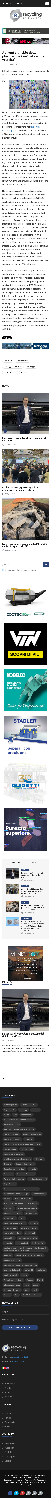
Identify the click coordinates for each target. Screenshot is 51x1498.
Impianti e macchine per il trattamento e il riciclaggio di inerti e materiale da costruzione (25, 1249)
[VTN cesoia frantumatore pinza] (25, 644)
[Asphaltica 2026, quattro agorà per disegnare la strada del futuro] (25, 466)
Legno (35, 1285)
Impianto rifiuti (10, 372)
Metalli (40, 1280)
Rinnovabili (8, 1174)
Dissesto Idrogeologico (25, 1164)
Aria (16, 1295)
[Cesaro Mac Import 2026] (25, 346)
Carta (22, 1218)
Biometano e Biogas (12, 1285)
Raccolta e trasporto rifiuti (14, 1169)
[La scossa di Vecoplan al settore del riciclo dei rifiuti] (25, 413)
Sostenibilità (9, 1238)
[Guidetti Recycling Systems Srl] (25, 783)
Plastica (24, 372)
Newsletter (9, 1443)
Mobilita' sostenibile (12, 1139)
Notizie (25, 886)
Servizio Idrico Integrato (13, 1154)
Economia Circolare (12, 1124)
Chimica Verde (9, 1218)
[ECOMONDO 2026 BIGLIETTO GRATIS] (25, 31)
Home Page (9, 1383)
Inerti (35, 1290)
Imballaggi (23, 1110)
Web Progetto (26, 1485)
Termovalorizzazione (12, 1233)
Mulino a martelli (10, 1275)
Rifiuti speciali (26, 1115)
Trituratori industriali (23, 1199)
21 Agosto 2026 (8, 1041)
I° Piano (25, 870)
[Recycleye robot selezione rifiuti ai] (25, 829)
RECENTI (16, 863)
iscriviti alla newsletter (20, 1328)
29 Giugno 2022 (13, 64)
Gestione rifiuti (22, 361)
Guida (7, 1426)
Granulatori (8, 1208)
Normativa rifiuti (10, 1228)
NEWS (34, 863)
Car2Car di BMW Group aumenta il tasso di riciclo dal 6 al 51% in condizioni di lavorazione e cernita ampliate (32, 925)
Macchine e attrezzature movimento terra (20, 1265)
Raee (27, 1290)
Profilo (7, 1388)
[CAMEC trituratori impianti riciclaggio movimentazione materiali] (25, 41)
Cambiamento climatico (27, 1238)
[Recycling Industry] (25, 15)
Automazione (31, 1213)
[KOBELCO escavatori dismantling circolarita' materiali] (25, 690)
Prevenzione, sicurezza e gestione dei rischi (21, 1189)
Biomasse (34, 1223)
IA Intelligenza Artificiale (27, 1208)
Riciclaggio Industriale (13, 366)
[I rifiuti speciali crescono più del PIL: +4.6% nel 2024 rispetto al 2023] (25, 519)
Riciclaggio (31, 366)
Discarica (7, 1164)
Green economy (39, 1194)
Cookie (7, 1460)
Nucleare (35, 1110)
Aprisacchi (29, 1270)
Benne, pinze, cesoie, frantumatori (29, 1255)
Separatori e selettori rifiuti (15, 1223)
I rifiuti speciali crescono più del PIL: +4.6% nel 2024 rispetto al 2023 (24, 545)
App (15, 1115)
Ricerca (24, 1275)
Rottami (7, 1199)
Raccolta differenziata (25, 1174)
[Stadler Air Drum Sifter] (25, 737)
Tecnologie (26, 918)
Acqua (6, 1115)
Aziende (8, 1396)
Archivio (8, 1392)
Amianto (32, 1169)
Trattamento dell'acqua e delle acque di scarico (22, 1144)
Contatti (8, 1452)
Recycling (8, 361)
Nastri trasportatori (29, 1228)
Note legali (9, 1456)
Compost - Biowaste (12, 1290)
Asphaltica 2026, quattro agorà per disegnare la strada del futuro (20, 488)
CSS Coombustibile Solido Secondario (19, 1120)
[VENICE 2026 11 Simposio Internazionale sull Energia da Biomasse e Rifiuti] (25, 963)
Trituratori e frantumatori (14, 1179)
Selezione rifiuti (10, 1149)
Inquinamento (9, 1110)
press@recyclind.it (20, 1357)
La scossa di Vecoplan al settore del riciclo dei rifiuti (24, 439)
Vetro (26, 1285)
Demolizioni (30, 1233)
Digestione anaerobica (32, 1134)
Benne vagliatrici (10, 1105)
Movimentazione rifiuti (38, 1179)
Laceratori (29, 1139)
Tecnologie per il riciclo (13, 1280)
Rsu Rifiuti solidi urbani (31, 1295)
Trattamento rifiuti (11, 1134)
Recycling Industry (18, 1475)
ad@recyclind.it (18, 1361)
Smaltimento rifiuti (28, 1105)
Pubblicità (9, 1447)
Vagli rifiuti (41, 1270)
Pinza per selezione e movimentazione (19, 1129)
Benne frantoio (27, 1149)
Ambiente (8, 1243)
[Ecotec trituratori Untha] (25, 598)
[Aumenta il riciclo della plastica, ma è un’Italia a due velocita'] (29, 94)
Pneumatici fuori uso (12, 1260)
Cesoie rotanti (22, 1243)
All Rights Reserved (33, 1475)
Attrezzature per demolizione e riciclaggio (20, 1203)
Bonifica (7, 1295)
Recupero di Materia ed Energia (16, 1194)
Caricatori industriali (12, 1270)
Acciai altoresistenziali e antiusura (17, 1159)
